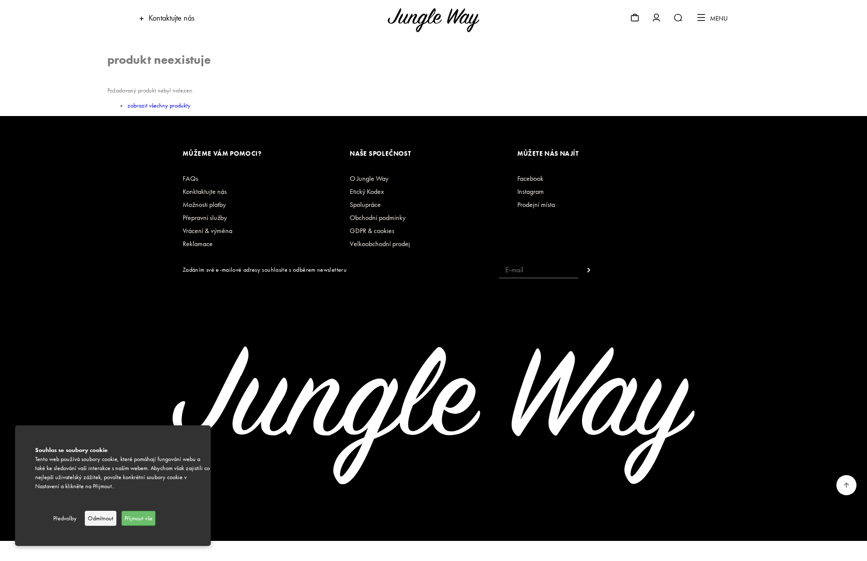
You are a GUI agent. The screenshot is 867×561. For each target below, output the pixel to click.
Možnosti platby (204, 204)
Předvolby (65, 518)
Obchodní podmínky (377, 217)
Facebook (530, 178)
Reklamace (198, 244)
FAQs (190, 178)
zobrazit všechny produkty (159, 105)
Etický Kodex (367, 191)
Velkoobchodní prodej (380, 244)
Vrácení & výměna (207, 231)
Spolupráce (365, 204)
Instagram (530, 191)
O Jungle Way (369, 178)
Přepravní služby (205, 217)
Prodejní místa (536, 204)
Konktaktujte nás (205, 191)
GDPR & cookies (372, 231)
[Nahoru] (846, 485)
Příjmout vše (138, 518)
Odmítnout (100, 518)
